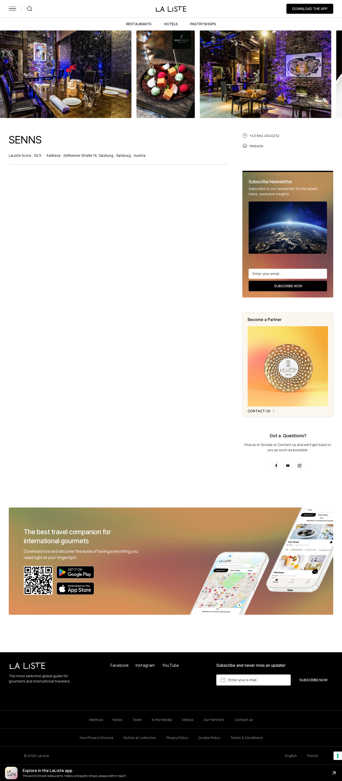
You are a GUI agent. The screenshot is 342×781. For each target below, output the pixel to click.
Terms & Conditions (246, 737)
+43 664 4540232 (264, 135)
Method (96, 719)
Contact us (243, 719)
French (312, 755)
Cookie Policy (209, 737)
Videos (188, 719)
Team (137, 719)
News (117, 719)
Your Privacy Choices (96, 737)
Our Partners (214, 719)
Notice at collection (139, 737)
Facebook (119, 665)
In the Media (162, 719)
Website (256, 146)
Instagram (145, 665)
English (291, 755)
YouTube (170, 665)
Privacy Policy (177, 737)
